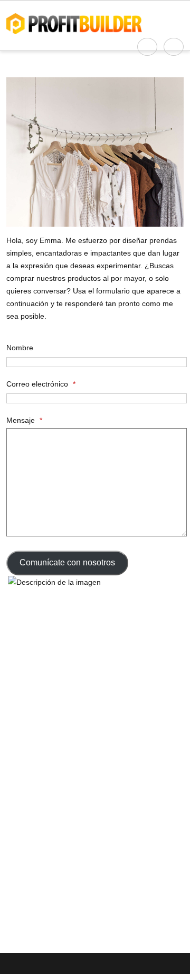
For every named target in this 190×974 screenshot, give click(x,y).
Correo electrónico (40, 384)
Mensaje (24, 420)
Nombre (19, 347)
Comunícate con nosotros (67, 562)
